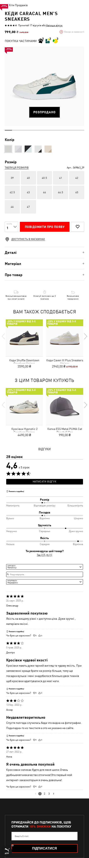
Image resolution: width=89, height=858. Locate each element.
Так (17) (41, 555)
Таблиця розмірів (17, 167)
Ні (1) (49, 555)
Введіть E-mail (22, 836)
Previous (3, 336)
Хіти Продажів (18, 5)
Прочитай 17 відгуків (29, 25)
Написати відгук (44, 481)
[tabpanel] (44, 86)
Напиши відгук (54, 25)
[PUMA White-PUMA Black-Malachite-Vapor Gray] (38, 149)
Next (85, 336)
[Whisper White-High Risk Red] (48, 149)
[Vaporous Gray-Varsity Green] (8, 149)
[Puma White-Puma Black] (18, 149)
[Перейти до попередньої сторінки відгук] (35, 793)
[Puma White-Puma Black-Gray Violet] (28, 149)
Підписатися (44, 848)
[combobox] (44, 566)
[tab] (44, 252)
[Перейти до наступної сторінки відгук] (53, 793)
